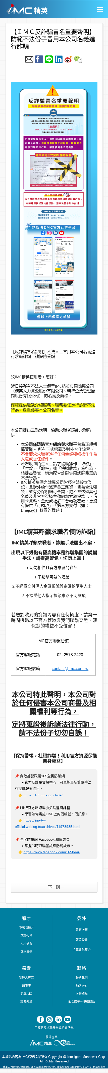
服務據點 (82, 993)
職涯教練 (26, 1002)
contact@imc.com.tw (70, 669)
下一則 (54, 887)
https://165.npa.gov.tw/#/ (43, 795)
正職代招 (26, 936)
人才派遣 (26, 944)
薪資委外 (82, 940)
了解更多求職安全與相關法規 (54, 1028)
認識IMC (26, 993)
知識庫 (26, 986)
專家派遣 (26, 951)
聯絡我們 (82, 978)
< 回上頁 (9, 11)
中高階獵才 (26, 928)
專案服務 (82, 930)
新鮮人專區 (26, 978)
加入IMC (81, 986)
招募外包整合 (82, 950)
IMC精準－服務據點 (81, 1002)
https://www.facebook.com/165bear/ (52, 852)
